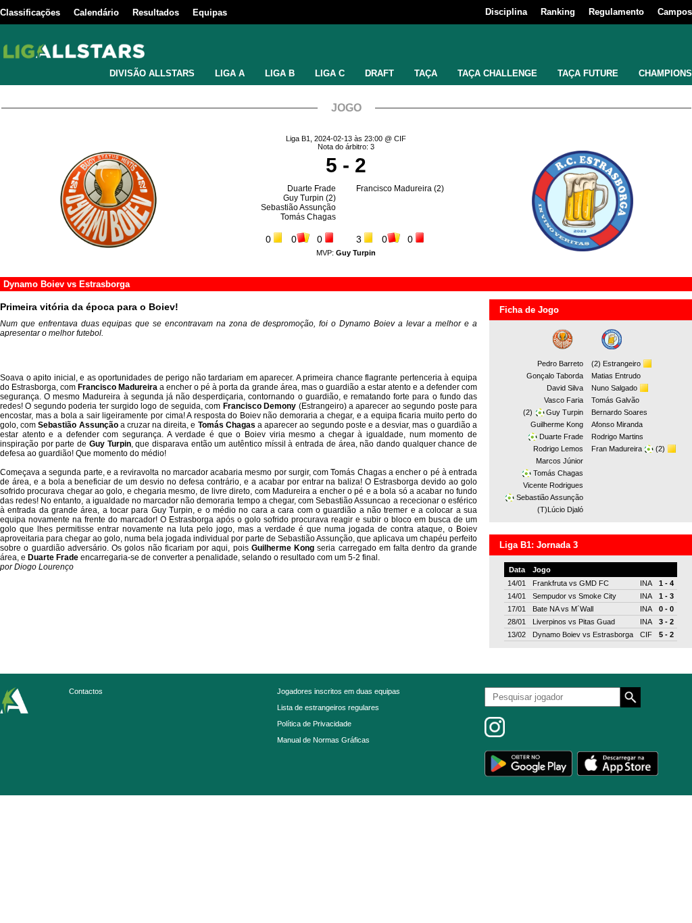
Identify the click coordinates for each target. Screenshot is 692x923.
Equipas (210, 12)
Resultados (155, 12)
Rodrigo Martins (617, 436)
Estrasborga (104, 284)
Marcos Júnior (559, 461)
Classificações (30, 12)
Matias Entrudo (616, 376)
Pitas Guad (596, 622)
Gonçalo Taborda (554, 376)
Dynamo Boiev (33, 284)
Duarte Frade (311, 188)
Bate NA (546, 609)
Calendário (96, 12)
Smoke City (597, 596)
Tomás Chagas (308, 217)
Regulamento (616, 12)
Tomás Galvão (615, 400)
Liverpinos (549, 622)
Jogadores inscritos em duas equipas (338, 691)
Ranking (558, 12)
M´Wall (582, 609)
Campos (675, 12)
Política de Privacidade (314, 724)
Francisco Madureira (394, 188)
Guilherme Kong (556, 424)
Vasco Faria (563, 400)
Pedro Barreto (560, 363)
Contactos (86, 691)
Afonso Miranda (617, 424)
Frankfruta (550, 583)
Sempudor (549, 596)
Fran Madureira (616, 449)
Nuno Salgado (614, 388)
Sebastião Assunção (298, 207)
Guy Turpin (303, 198)
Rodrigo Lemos (558, 449)
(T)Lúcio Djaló (560, 509)
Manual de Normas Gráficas (323, 740)
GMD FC (594, 583)
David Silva (565, 388)
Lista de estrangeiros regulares (328, 707)
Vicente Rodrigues (553, 485)
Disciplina (506, 12)
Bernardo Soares (619, 412)
